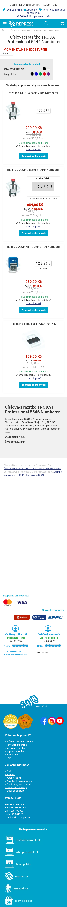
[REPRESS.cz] (15, 881)
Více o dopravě (33, 149)
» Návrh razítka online (16, 745)
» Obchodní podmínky (16, 787)
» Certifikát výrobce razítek (18, 784)
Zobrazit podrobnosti (34, 155)
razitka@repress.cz (22, 817)
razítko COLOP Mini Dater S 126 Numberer (33, 246)
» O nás (8, 771)
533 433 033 (17, 811)
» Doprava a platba (14, 751)
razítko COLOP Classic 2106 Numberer (33, 93)
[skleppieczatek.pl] (20, 856)
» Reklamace (11, 754)
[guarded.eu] (15, 893)
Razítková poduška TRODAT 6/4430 (34, 323)
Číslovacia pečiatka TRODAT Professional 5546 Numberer (32, 468)
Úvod (4, 31)
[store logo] (21, 23)
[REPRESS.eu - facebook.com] (44, 724)
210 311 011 (18, 814)
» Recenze (10, 774)
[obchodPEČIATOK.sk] (21, 844)
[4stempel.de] (16, 869)
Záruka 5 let (32, 9)
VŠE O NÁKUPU (24, 16)
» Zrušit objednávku (15, 790)
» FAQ (8, 758)
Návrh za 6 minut (14, 9)
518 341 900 (20, 807)
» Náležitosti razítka (15, 748)
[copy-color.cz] (16, 905)
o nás (47, 16)
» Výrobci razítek (13, 777)
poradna (38, 16)
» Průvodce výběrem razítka (19, 741)
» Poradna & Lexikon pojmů (18, 781)
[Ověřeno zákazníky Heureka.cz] (10, 728)
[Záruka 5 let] (25, 728)
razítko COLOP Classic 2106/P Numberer (33, 169)
